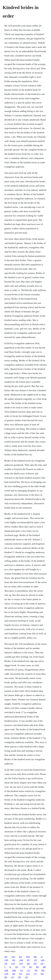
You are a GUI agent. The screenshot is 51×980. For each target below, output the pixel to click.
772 (23, 967)
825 (20, 957)
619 (20, 974)
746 (5, 964)
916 (42, 974)
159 (35, 960)
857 (28, 960)
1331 (13, 957)
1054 (28, 957)
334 (13, 960)
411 (12, 977)
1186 (6, 970)
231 (16, 967)
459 (5, 957)
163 (30, 967)
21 (10, 967)
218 (26, 977)
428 (28, 964)
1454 (42, 960)
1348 (21, 960)
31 (42, 957)
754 (21, 970)
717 (35, 974)
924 (13, 974)
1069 (14, 970)
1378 (6, 974)
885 (35, 957)
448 (44, 967)
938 (42, 970)
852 (5, 977)
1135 (13, 964)
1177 (28, 970)
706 (36, 970)
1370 (21, 964)
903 (37, 967)
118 (42, 964)
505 (19, 977)
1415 (28, 974)
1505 (6, 960)
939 (35, 964)
